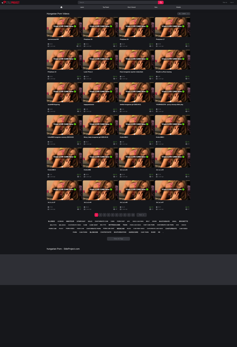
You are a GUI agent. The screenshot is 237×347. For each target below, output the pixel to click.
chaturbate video (74, 225)
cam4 (112, 221)
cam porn (83, 232)
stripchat (81, 221)
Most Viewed (132, 7)
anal (174, 221)
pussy (61, 228)
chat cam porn (149, 225)
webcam (120, 228)
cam (85, 225)
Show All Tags (118, 239)
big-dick (62, 225)
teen (125, 225)
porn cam (52, 228)
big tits (103, 225)
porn (75, 232)
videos (183, 225)
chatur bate (106, 232)
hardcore (133, 232)
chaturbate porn (94, 228)
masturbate (164, 221)
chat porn (145, 232)
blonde (51, 221)
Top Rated (106, 7)
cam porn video (138, 228)
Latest (82, 7)
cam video (183, 228)
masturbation (120, 232)
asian (154, 221)
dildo (129, 228)
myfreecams (114, 225)
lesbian (60, 221)
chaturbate (171, 228)
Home (61, 7)
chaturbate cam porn (165, 225)
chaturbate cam (101, 221)
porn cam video (135, 225)
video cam (80, 228)
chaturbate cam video (155, 228)
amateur (70, 221)
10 (133, 215)
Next (140, 215)
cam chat (94, 225)
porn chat (121, 221)
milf (148, 221)
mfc (128, 221)
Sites (155, 7)
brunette (183, 221)
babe (153, 232)
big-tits (53, 225)
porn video (70, 228)
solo (90, 221)
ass (177, 225)
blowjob (94, 232)
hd (159, 232)
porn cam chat (108, 228)
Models (178, 7)
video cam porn (138, 221)
